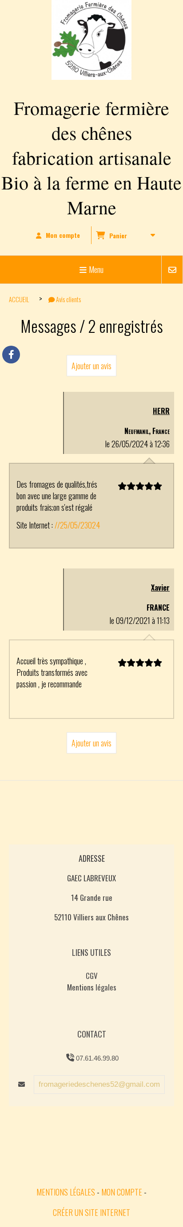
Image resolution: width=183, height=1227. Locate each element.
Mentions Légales (65, 1192)
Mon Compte (121, 1192)
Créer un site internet (91, 1212)
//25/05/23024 (77, 525)
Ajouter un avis (91, 365)
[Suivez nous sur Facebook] (11, 354)
